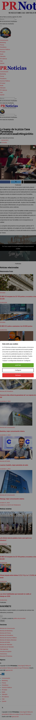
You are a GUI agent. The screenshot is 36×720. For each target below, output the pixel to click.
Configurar (18, 370)
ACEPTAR (18, 365)
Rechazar (18, 375)
